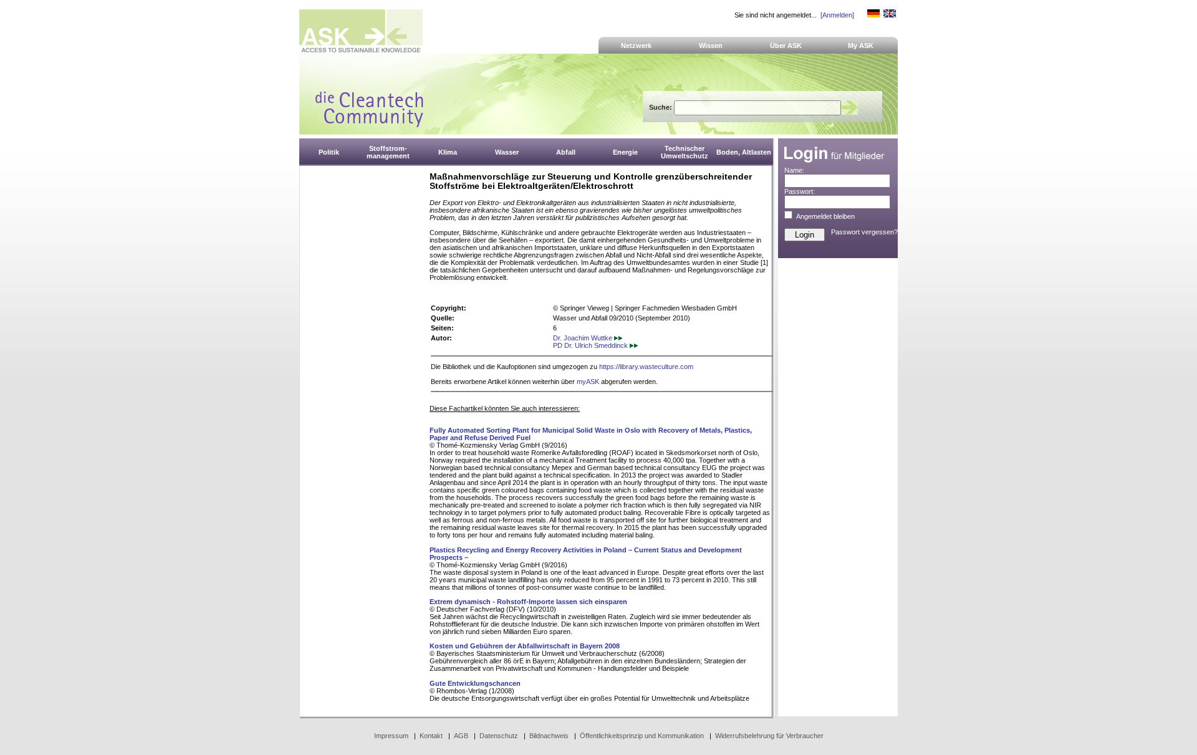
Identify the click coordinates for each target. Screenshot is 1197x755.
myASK (588, 381)
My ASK (860, 45)
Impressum (391, 735)
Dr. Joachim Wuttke (583, 338)
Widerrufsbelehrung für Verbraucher (769, 735)
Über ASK (786, 45)
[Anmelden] (837, 15)
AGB (461, 735)
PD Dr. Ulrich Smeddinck (591, 345)
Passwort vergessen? (864, 232)
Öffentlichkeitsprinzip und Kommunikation (642, 735)
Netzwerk (636, 45)
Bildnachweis (549, 735)
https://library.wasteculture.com (646, 366)
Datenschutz (498, 735)
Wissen (711, 45)
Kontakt (431, 735)
